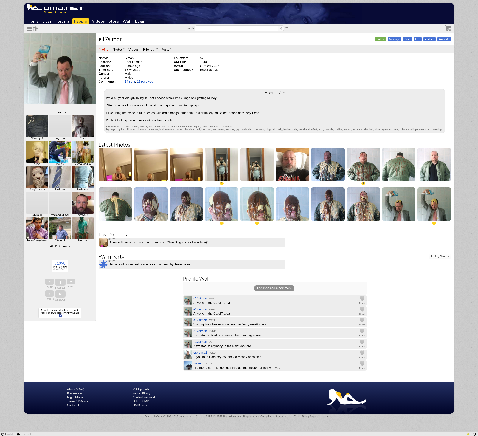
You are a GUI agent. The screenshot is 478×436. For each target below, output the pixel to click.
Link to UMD (141, 401)
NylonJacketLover (60, 215)
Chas (83, 138)
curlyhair (200, 129)
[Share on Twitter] (49, 281)
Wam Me (444, 39)
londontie (60, 189)
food (208, 129)
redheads (357, 129)
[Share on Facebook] (60, 282)
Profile (103, 49)
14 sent (130, 81)
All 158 (60, 246)
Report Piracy (141, 393)
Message (394, 39)
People (80, 21)
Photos (117, 49)
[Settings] (35, 29)
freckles (230, 129)
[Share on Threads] (49, 293)
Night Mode (75, 397)
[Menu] (30, 29)
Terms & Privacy (77, 401)
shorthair (368, 129)
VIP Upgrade (141, 389)
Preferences (75, 393)
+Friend (429, 39)
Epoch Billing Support (306, 416)
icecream (259, 129)
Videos (98, 21)
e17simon (111, 38)
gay (237, 129)
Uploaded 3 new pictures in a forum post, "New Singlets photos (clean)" (158, 242)
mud (321, 129)
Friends (60, 112)
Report (362, 303)
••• (286, 28)
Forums (62, 21)
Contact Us (74, 405)
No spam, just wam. (55, 12)
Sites (47, 21)
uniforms (404, 129)
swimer (198, 363)
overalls (329, 129)
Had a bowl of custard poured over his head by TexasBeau (149, 264)
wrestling (437, 129)
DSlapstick (60, 240)
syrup (385, 129)
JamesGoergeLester (37, 240)
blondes (131, 129)
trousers (393, 129)
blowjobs (141, 129)
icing (268, 129)
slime (377, 129)
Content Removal (144, 397)
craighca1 (200, 352)
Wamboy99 (37, 138)
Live (417, 39)
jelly (280, 129)
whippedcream (418, 129)
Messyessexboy (83, 164)
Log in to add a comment (274, 288)
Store (114, 21)
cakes (179, 129)
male (294, 129)
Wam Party (111, 256)
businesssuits (166, 129)
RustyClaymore (37, 189)
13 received (145, 81)
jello (274, 129)
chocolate (189, 129)
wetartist (60, 164)
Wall (127, 21)
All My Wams (440, 256)
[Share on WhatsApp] (60, 294)
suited (37, 164)
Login (140, 21)
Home (33, 21)
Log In (329, 416)
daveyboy (83, 215)
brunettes (153, 129)
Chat (407, 39)
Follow (380, 39)
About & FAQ (75, 389)
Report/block (209, 70)
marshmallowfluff (308, 129)
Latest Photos (114, 144)
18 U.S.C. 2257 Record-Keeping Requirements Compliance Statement (245, 416)
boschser (83, 240)
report (215, 66)
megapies (60, 138)
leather (287, 129)
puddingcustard (343, 129)
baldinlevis (82, 189)
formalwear (218, 129)
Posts (165, 49)
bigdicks (121, 129)
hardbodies (247, 129)
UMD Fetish (140, 405)
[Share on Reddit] (71, 281)
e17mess (37, 215)
